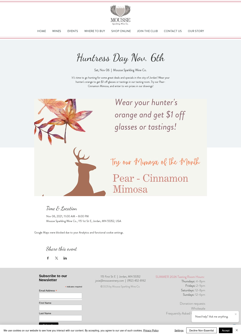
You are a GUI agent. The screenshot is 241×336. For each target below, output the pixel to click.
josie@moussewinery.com (109, 281)
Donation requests (192, 303)
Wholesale (198, 308)
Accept (226, 330)
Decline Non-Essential (201, 330)
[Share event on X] (56, 258)
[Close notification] (235, 314)
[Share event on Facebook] (48, 258)
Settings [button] (178, 330)
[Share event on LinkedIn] (65, 258)
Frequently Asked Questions (185, 313)
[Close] (237, 330)
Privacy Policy (151, 330)
